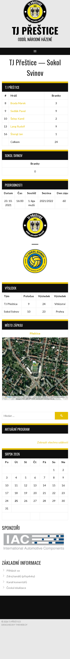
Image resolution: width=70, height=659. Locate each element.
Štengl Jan (16, 134)
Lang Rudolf (17, 126)
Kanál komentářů (16, 582)
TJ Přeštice (35, 30)
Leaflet (9, 397)
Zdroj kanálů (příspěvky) (20, 576)
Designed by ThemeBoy (14, 624)
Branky (56, 95)
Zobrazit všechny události (52, 442)
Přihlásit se (13, 570)
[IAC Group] (35, 541)
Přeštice (35, 333)
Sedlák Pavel (18, 111)
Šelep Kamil (17, 118)
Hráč (13, 95)
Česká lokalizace (16, 587)
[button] (35, 365)
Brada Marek (18, 103)
